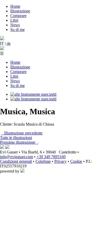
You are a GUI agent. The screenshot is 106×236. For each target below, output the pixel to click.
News (15, 25)
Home (15, 6)
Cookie (76, 161)
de (9, 43)
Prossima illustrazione (19, 142)
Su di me (17, 29)
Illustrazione (20, 11)
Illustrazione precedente (21, 133)
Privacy (60, 161)
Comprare (18, 15)
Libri (14, 20)
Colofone (43, 161)
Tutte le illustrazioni (16, 137)
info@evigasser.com (16, 156)
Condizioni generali (16, 161)
